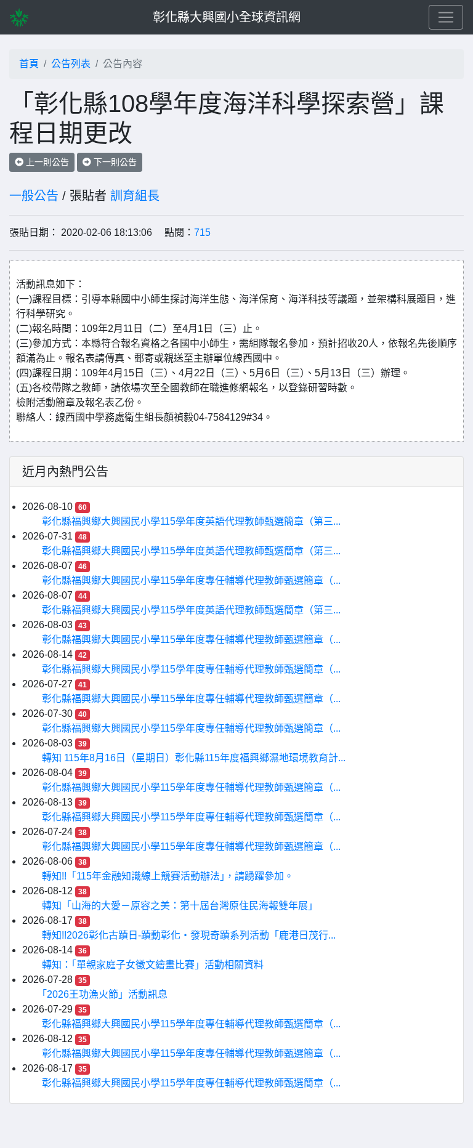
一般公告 (34, 196)
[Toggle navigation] (446, 17)
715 (202, 232)
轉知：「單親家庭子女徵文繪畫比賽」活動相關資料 (153, 965)
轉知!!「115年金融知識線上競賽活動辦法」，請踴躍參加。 (168, 876)
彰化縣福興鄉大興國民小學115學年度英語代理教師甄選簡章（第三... (191, 521)
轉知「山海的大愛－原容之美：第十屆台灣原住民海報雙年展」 (180, 905)
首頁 (29, 64)
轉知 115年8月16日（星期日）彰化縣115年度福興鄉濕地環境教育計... (194, 758)
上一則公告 (46, 162)
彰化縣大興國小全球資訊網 (227, 17)
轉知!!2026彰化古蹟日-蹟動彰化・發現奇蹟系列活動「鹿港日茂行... (189, 935)
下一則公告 (114, 162)
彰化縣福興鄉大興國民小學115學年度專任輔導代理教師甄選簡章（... (191, 580)
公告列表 (71, 64)
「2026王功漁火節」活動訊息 (105, 994)
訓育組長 (135, 196)
